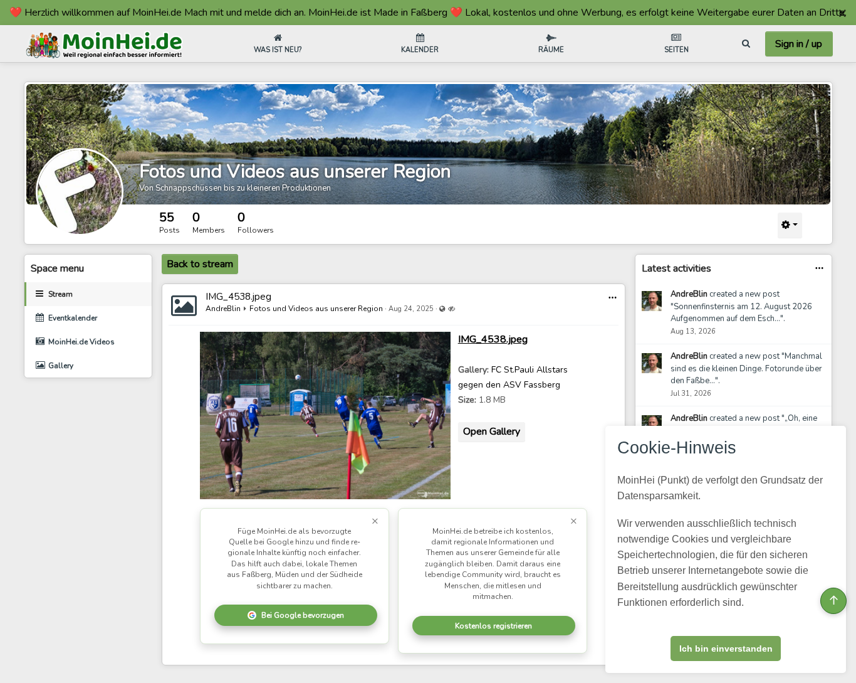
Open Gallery (491, 431)
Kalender (420, 50)
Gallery (60, 366)
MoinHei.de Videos (81, 342)
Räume (551, 50)
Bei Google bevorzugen (302, 615)
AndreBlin (223, 309)
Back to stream (200, 264)
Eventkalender (72, 318)
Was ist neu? (277, 50)
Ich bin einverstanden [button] (726, 648)
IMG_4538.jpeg (238, 296)
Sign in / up (798, 44)
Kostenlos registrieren (493, 626)
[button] (613, 297)
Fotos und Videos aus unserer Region (295, 171)
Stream (60, 294)
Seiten (676, 50)
